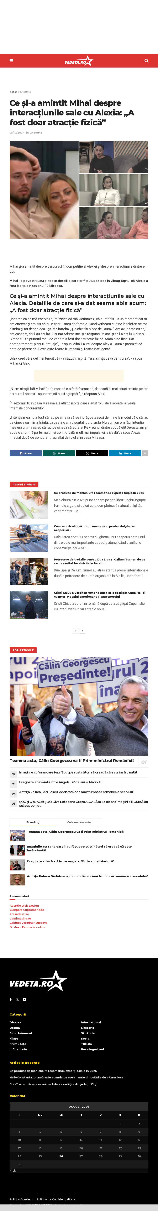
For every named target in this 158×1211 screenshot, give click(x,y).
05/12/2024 (17, 132)
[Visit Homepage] (79, 60)
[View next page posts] (82, 631)
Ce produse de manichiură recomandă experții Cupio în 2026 (99, 493)
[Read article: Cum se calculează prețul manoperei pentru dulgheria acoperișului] (29, 538)
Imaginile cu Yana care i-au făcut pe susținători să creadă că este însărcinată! (78, 772)
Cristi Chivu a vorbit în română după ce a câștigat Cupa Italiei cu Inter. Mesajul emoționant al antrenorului (99, 594)
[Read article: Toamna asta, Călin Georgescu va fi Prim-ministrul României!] (79, 706)
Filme (14, 1038)
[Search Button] (146, 61)
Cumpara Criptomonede (27, 910)
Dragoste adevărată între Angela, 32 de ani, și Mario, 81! (61, 782)
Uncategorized (92, 1049)
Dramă (15, 1028)
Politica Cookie (20, 1199)
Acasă (13, 91)
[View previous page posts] (75, 631)
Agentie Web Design (24, 905)
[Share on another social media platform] (145, 453)
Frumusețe (18, 1044)
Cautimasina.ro (20, 918)
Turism (86, 1044)
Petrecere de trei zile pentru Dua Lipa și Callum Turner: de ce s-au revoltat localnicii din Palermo (99, 561)
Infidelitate (18, 1049)
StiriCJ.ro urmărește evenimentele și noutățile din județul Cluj (53, 1084)
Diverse (16, 1022)
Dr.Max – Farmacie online (27, 927)
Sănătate (88, 1033)
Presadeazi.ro (19, 914)
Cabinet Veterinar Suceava (28, 923)
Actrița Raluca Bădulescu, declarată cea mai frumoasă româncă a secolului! (76, 792)
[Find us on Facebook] (11, 999)
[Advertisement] (79, 27)
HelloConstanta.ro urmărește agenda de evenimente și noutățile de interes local (67, 1077)
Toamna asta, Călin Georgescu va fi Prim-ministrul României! (72, 760)
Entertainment (21, 1033)
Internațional (91, 1022)
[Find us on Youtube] (24, 999)
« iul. (13, 1170)
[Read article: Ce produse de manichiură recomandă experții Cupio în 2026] (29, 505)
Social (85, 1038)
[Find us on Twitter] (17, 999)
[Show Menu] (11, 61)
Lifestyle (25, 91)
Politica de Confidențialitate (56, 1199)
